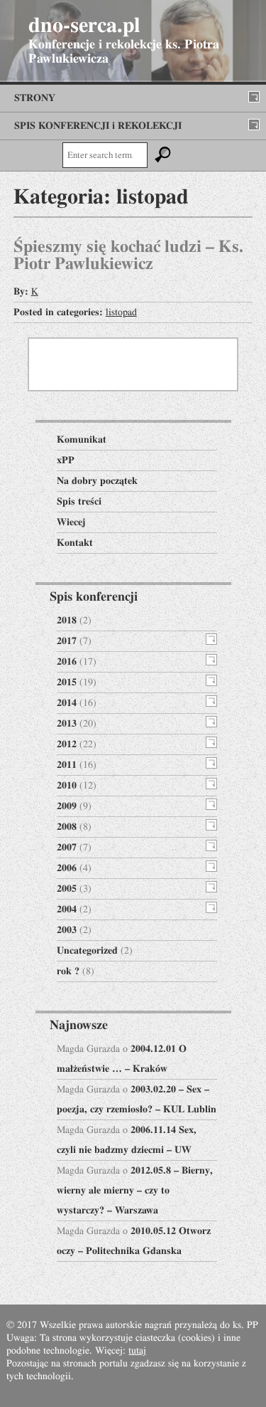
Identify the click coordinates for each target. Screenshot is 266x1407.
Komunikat (81, 440)
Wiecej (71, 522)
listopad (121, 312)
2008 (67, 827)
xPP (65, 460)
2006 (67, 868)
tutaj (137, 1351)
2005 (67, 889)
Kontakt (75, 543)
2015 (67, 682)
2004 (67, 910)
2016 (67, 662)
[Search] (163, 155)
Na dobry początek (97, 481)
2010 (67, 786)
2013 (67, 724)
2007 (67, 848)
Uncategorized (87, 951)
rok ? (68, 971)
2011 (67, 765)
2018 (67, 621)
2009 (67, 806)
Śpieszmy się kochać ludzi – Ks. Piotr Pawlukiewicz (128, 255)
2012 (67, 744)
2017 (67, 641)
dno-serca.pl (84, 25)
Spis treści (79, 502)
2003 (67, 930)
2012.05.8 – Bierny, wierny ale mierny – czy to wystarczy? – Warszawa (135, 1191)
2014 (67, 703)
